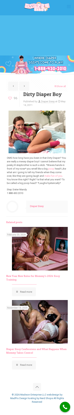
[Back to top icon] (37, 387)
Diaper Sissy (48, 101)
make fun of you (53, 175)
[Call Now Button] (65, 407)
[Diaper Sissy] (37, 6)
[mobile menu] (69, 6)
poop (51, 168)
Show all (61, 86)
